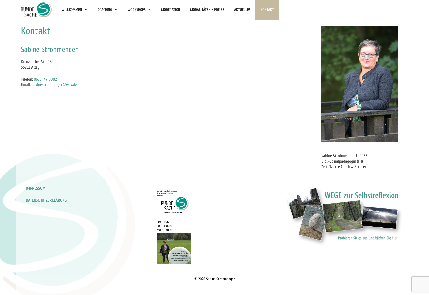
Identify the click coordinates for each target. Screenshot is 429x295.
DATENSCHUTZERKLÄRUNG (46, 200)
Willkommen (72, 10)
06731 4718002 (45, 79)
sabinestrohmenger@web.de (54, 84)
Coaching (105, 10)
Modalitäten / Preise (207, 10)
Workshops (137, 10)
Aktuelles (242, 10)
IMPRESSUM (36, 188)
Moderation (170, 10)
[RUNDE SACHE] (36, 10)
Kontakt (267, 10)
